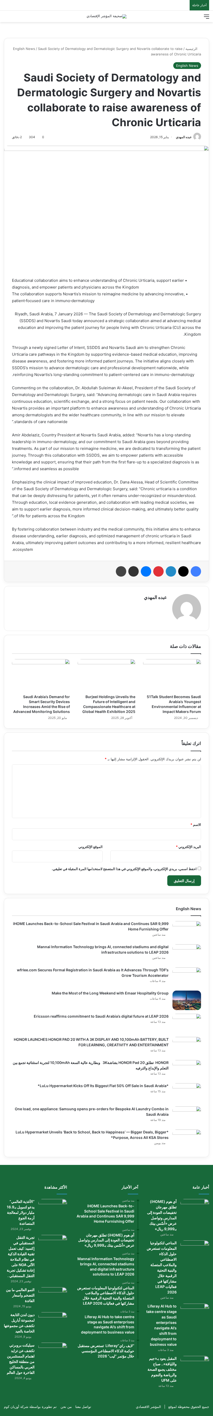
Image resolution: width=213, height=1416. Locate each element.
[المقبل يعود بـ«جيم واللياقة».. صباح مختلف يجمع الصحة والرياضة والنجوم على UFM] (195, 1365)
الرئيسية (191, 49)
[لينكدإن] (171, 571)
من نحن (66, 1407)
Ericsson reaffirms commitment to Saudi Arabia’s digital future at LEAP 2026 (101, 1016)
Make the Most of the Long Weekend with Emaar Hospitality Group (110, 993)
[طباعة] (121, 571)
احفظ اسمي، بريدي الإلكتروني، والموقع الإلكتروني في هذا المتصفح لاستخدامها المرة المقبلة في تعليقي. (124, 869)
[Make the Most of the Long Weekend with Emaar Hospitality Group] (186, 1000)
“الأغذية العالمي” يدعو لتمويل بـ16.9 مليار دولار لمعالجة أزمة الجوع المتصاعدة (21, 1212)
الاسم (195, 824)
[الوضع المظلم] (15, 18)
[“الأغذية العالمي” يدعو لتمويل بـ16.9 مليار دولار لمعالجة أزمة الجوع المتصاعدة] (52, 1209)
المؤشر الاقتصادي (148, 1407)
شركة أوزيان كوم (16, 1407)
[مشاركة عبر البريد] (133, 571)
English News (24, 49)
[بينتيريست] (158, 571)
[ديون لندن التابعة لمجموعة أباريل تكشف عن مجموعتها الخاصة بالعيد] (52, 1322)
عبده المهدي (184, 137)
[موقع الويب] (164, 606)
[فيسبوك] (196, 571)
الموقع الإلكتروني (90, 847)
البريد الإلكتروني (188, 847)
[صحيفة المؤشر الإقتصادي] (106, 16)
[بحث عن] (6, 18)
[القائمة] (206, 18)
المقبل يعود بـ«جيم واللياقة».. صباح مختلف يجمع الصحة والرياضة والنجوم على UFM (162, 1369)
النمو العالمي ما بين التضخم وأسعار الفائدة (20, 1295)
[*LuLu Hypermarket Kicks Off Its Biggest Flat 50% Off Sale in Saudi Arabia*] (186, 1093)
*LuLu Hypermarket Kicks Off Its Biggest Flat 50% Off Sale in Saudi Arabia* (103, 1085)
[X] (183, 571)
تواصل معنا (83, 1407)
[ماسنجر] (146, 571)
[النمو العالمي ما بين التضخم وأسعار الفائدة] (52, 1297)
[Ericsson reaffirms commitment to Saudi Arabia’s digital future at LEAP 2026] (186, 1023)
